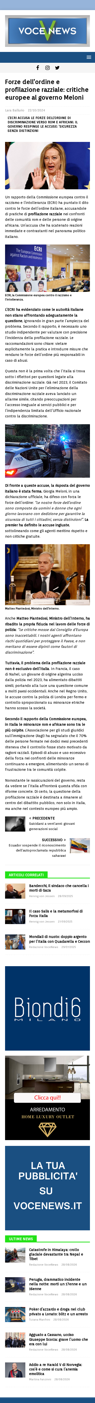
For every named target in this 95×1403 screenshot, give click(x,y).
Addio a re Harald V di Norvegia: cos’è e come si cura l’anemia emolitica (55, 1369)
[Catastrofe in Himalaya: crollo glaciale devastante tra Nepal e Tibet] (15, 1255)
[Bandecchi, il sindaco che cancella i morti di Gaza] (15, 891)
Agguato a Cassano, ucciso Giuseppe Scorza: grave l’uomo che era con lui (58, 1339)
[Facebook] (37, 68)
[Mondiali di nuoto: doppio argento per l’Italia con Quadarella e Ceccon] (15, 942)
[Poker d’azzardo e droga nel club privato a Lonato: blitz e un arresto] (15, 1314)
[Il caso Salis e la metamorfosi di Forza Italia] (15, 916)
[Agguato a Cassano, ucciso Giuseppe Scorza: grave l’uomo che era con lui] (15, 1340)
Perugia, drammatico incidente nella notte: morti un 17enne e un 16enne (58, 1284)
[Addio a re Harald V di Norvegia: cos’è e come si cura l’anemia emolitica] (15, 1370)
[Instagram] (47, 68)
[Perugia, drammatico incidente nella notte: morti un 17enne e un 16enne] (15, 1284)
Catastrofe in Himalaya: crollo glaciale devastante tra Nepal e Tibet (56, 1254)
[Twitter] (57, 68)
